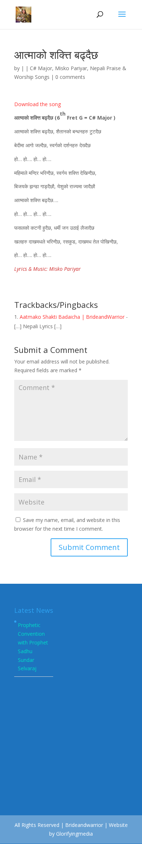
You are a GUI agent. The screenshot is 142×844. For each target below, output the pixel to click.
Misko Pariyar (71, 68)
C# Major (41, 68)
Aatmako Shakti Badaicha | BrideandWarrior (72, 316)
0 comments (70, 76)
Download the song (37, 104)
